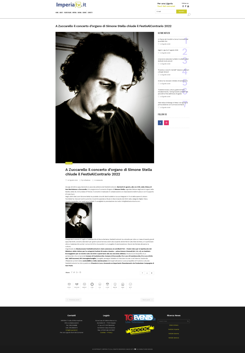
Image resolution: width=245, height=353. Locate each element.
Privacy (109, 332)
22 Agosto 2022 (72, 180)
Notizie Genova (174, 338)
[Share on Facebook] (71, 272)
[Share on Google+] (77, 272)
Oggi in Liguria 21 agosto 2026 (168, 50)
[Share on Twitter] (74, 272)
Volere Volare (173, 325)
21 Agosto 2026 (165, 44)
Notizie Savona (174, 333)
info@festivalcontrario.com (131, 201)
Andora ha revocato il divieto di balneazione (173, 81)
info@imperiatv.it (71, 330)
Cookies (103, 332)
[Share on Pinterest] (80, 272)
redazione (86, 180)
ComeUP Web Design (145, 349)
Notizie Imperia (173, 329)
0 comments (98, 180)
